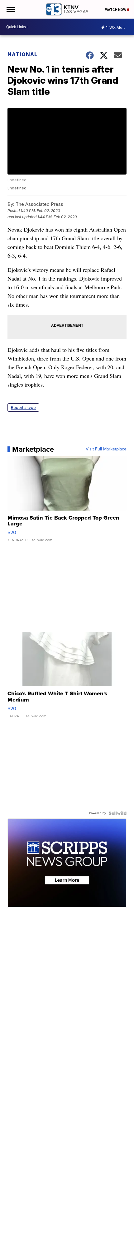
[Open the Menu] (10, 9)
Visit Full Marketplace (106, 449)
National (22, 54)
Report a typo (23, 407)
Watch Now (116, 9)
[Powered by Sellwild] (117, 813)
